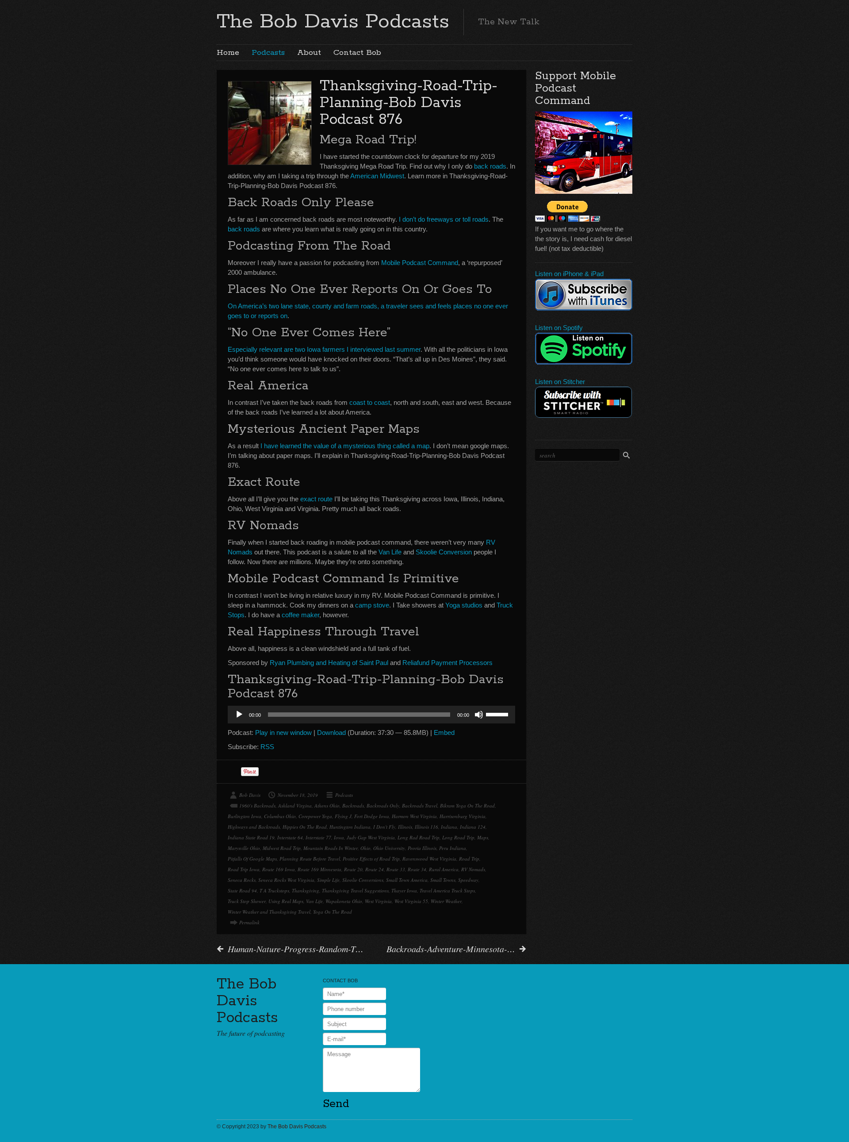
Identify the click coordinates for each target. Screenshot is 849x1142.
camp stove (372, 605)
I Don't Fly (384, 826)
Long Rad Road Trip (419, 837)
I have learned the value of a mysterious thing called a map (344, 446)
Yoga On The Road (332, 911)
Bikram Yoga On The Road (467, 805)
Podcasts (268, 53)
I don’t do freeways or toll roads (444, 219)
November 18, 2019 (298, 795)
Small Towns (442, 880)
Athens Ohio (327, 805)
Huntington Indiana (350, 826)
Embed (444, 732)
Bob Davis (249, 795)
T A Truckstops (274, 890)
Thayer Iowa (404, 890)
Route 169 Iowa (278, 869)
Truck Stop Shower (247, 901)
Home (228, 53)
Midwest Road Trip (282, 848)
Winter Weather (446, 901)
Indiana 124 (473, 826)
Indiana (449, 826)
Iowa (339, 837)
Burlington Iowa (244, 816)
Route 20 (353, 869)
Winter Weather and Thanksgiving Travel (269, 911)
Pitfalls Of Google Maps (252, 858)
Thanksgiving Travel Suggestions (355, 890)
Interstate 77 (318, 837)
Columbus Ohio (280, 816)
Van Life (390, 552)
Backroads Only (383, 805)
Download (331, 732)
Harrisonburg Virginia (463, 816)
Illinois (405, 826)
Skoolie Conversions (362, 880)
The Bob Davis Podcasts (333, 22)
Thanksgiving (305, 890)
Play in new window (283, 732)
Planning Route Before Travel (309, 858)
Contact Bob (357, 53)
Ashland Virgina (295, 805)
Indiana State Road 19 (251, 837)
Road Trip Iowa (244, 869)
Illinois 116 (426, 826)
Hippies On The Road (305, 826)
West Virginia (378, 901)
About (309, 53)
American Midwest (377, 176)
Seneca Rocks (242, 880)
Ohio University (389, 848)
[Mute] (478, 714)
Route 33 (395, 869)
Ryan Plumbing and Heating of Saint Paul (329, 662)
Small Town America (407, 880)
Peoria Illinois (422, 848)
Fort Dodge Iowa (371, 816)
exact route (316, 499)
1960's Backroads (257, 805)
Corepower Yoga (315, 816)
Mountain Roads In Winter (330, 848)
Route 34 (417, 869)
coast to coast (369, 402)
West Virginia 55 (411, 901)
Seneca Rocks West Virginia (286, 880)
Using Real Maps (285, 901)
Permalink (249, 922)
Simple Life (328, 880)
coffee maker (300, 615)
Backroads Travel (419, 805)
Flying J (343, 816)
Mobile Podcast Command (419, 262)
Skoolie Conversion (444, 552)
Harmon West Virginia (414, 816)
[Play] (239, 714)
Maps (482, 837)
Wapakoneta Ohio (343, 901)
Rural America (444, 869)
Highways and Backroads (254, 826)
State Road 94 (242, 890)
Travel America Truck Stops (447, 890)
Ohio (365, 848)
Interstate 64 (290, 837)
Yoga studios (463, 605)
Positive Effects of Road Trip (371, 858)
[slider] (498, 714)
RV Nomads (473, 869)
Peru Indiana (452, 848)
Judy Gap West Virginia (371, 837)
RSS (267, 746)
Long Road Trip (458, 837)
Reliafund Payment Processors (447, 662)
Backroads (353, 805)
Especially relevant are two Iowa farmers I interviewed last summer (324, 349)
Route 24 (374, 869)
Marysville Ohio (244, 848)
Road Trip (469, 858)
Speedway (468, 880)
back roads (490, 166)
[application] (371, 714)
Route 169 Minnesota (319, 869)
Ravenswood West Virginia (429, 858)
